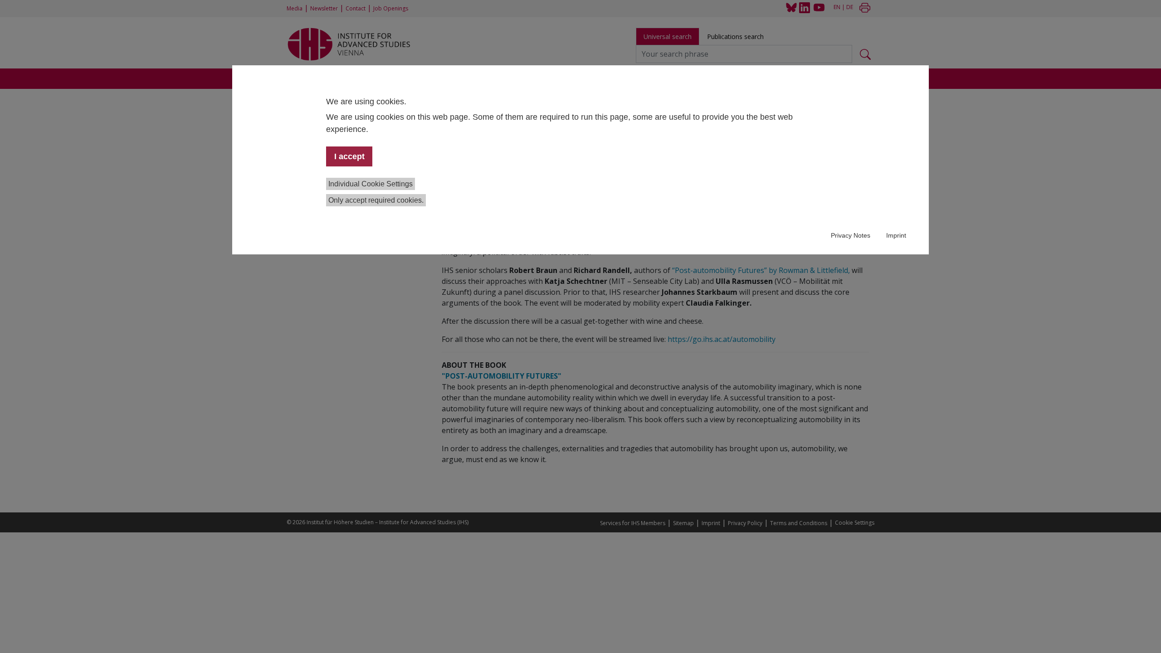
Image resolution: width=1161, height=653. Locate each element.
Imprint (896, 235)
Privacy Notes (850, 235)
